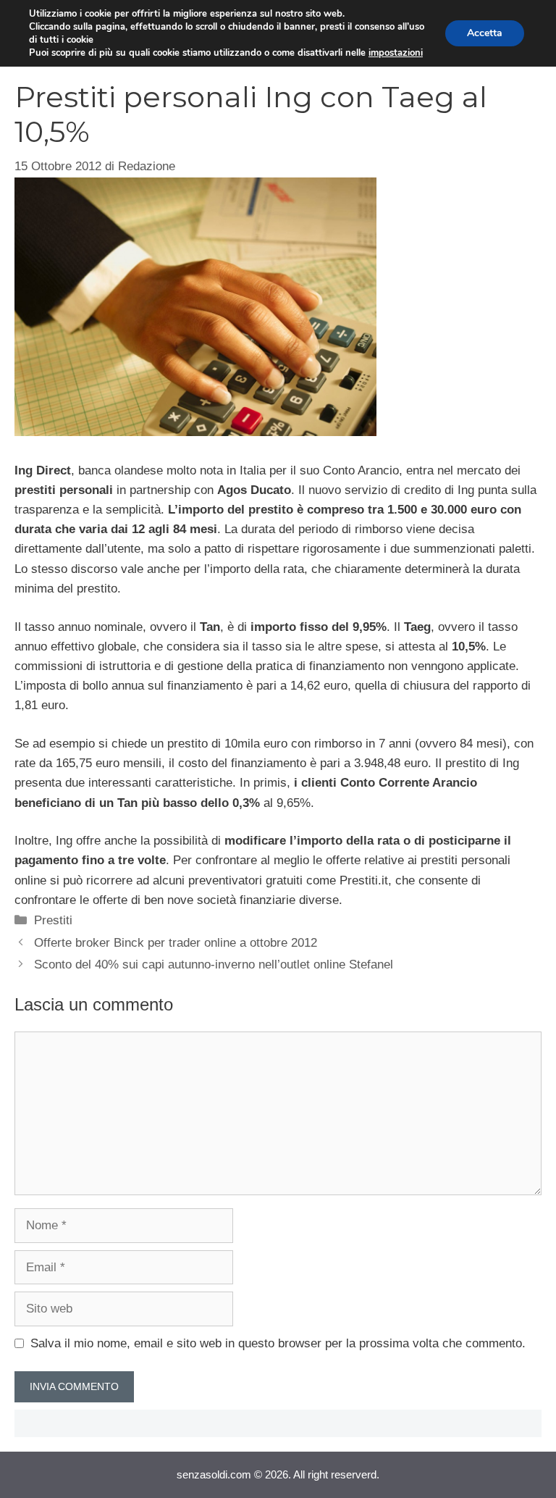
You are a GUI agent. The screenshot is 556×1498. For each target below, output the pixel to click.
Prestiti (53, 920)
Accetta (484, 33)
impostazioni (395, 52)
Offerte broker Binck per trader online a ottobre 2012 (175, 943)
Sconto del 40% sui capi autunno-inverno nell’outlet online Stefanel (213, 964)
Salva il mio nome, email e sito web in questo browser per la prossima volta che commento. (278, 1343)
